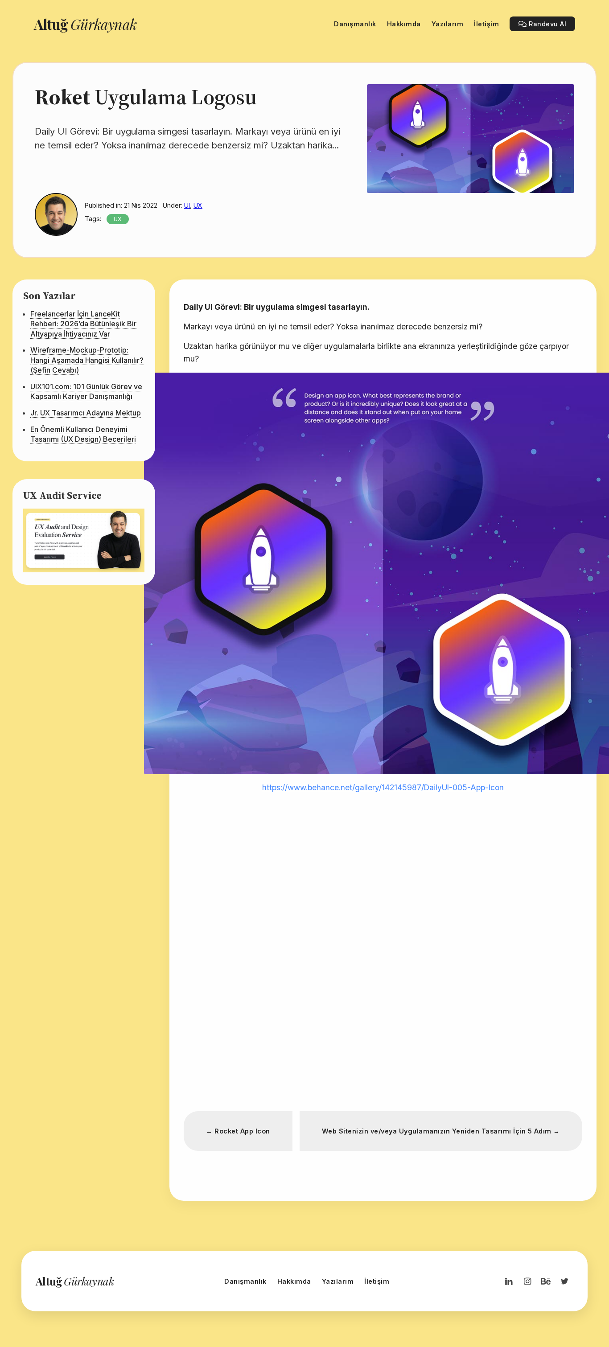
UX (197, 205)
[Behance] (546, 1281)
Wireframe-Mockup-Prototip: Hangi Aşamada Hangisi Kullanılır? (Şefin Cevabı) (87, 359)
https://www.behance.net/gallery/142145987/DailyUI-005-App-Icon (383, 787)
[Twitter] (564, 1281)
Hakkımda (294, 1281)
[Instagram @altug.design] (527, 1281)
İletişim (376, 1281)
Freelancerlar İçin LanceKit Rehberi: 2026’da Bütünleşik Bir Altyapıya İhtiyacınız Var (83, 323)
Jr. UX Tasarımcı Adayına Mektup (85, 412)
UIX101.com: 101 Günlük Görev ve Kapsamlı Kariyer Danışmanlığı (86, 391)
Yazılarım (338, 1281)
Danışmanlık (245, 1281)
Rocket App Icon (238, 1131)
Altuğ (85, 23)
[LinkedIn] (509, 1281)
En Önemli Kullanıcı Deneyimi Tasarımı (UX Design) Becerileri (83, 434)
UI (187, 205)
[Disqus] (383, 976)
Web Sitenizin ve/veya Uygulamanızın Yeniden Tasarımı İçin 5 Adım (441, 1131)
